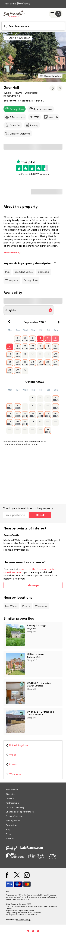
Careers (10, 798)
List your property (15, 807)
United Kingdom (18, 745)
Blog (8, 829)
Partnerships (12, 802)
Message (33, 585)
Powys (26, 606)
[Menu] (55, 14)
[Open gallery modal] (33, 57)
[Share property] (59, 88)
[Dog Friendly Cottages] (14, 13)
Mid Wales (11, 606)
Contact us (11, 825)
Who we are (12, 789)
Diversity (10, 794)
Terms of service (14, 816)
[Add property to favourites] (52, 88)
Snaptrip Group (23, 920)
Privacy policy (13, 820)
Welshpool (41, 606)
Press (8, 834)
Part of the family (17, 3)
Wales (12, 754)
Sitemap (10, 838)
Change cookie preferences (20, 811)
